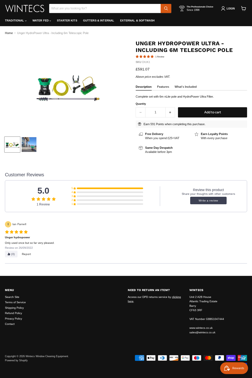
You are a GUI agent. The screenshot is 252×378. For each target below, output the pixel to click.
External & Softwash (137, 20)
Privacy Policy (13, 318)
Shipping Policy (14, 307)
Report (26, 254)
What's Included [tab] (186, 86)
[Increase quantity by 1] (170, 112)
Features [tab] (163, 86)
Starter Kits (67, 20)
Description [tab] (144, 86)
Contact (10, 323)
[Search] (166, 8)
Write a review (208, 200)
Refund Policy (13, 313)
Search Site (12, 297)
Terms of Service (15, 302)
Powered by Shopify (16, 360)
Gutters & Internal (98, 20)
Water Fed (40, 20)
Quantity (141, 103)
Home (9, 33)
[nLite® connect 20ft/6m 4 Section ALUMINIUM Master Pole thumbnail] (12, 144)
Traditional (15, 20)
